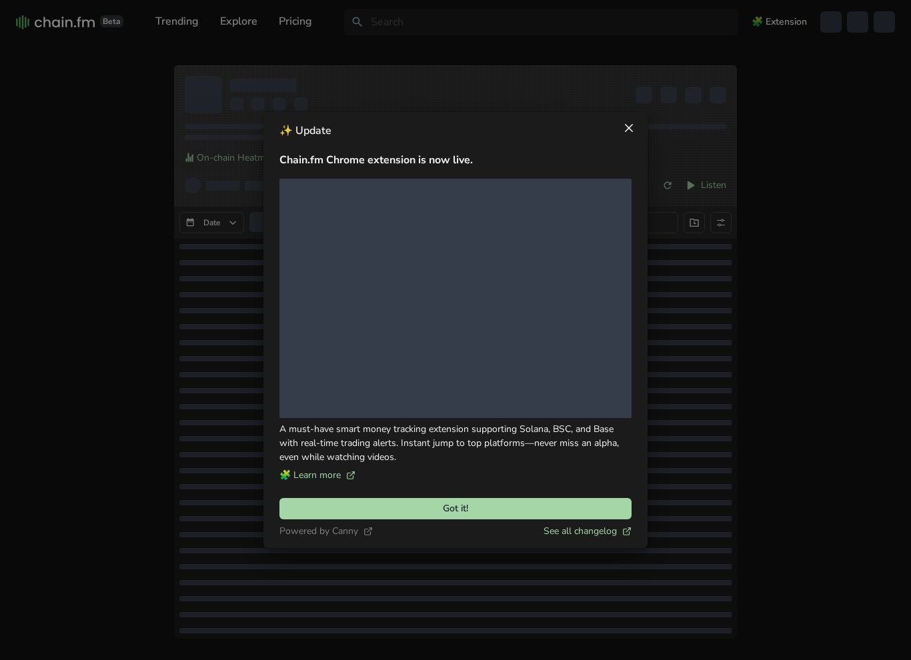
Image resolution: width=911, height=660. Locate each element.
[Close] (629, 128)
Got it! (455, 508)
